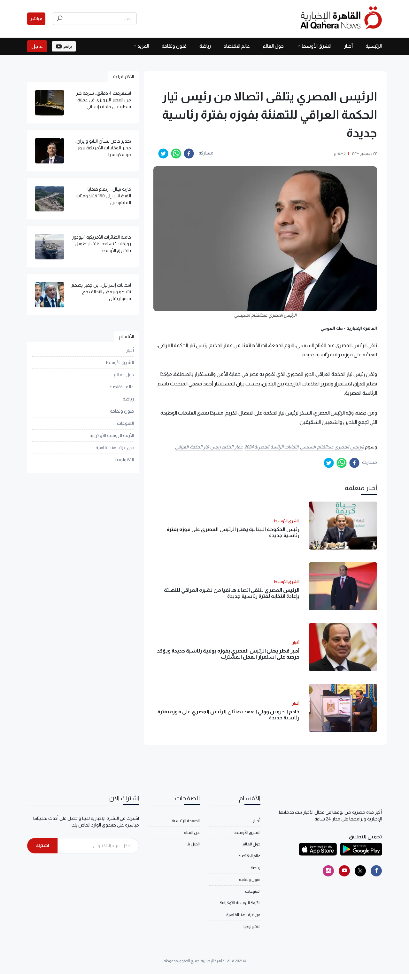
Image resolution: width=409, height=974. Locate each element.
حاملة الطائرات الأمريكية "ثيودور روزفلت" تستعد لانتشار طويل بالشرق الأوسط (101, 243)
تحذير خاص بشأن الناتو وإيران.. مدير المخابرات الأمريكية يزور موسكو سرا (103, 148)
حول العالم (273, 46)
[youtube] (344, 870)
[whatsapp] (176, 153)
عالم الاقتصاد (237, 46)
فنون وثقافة (174, 46)
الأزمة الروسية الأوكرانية (111, 435)
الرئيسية (374, 46)
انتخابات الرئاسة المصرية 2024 (271, 446)
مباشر (36, 18)
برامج (67, 46)
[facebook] (189, 153)
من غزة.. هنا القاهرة (115, 447)
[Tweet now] (360, 870)
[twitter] (163, 153)
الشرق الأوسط (316, 46)
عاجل (37, 46)
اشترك (42, 845)
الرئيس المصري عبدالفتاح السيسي (331, 446)
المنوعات (125, 423)
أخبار (348, 46)
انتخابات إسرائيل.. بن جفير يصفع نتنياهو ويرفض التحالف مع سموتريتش (101, 291)
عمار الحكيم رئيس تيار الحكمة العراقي (209, 446)
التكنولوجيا (124, 459)
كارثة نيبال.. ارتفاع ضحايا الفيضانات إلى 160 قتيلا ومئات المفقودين (103, 195)
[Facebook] (376, 870)
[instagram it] (328, 870)
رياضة (205, 46)
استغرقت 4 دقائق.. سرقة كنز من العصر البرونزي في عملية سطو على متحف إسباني (103, 100)
